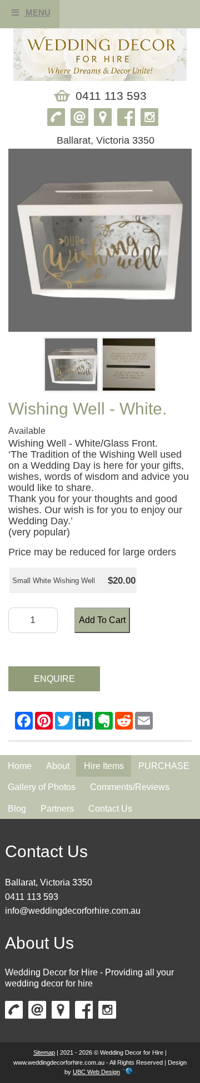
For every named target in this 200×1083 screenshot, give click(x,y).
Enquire (54, 679)
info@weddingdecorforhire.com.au (73, 910)
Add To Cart (102, 620)
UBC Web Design (96, 1072)
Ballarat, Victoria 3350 (48, 882)
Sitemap (44, 1052)
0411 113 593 (31, 897)
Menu (37, 12)
